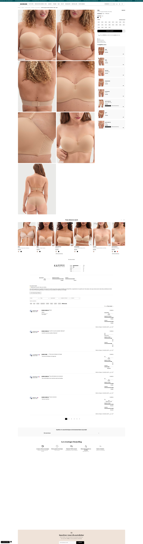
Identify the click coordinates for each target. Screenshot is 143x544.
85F (113, 22)
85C (102, 22)
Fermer (11, 541)
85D (106, 22)
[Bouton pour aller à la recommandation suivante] (124, 220)
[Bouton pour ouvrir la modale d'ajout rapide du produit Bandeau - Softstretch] (72, 244)
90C (124, 22)
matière (47, 303)
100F (109, 27)
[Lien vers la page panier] (119, 4)
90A (116, 22)
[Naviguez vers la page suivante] (79, 419)
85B (98, 22)
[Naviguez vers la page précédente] (63, 419)
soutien (59, 303)
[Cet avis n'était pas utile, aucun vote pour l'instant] (112, 327)
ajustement (43, 303)
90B (120, 22)
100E (106, 27)
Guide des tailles (122, 19)
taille (31, 303)
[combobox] (34, 298)
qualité (55, 303)
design (51, 303)
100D (102, 27)
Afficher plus (64, 303)
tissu (34, 303)
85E (109, 22)
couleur (38, 303)
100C (99, 27)
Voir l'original (44, 314)
